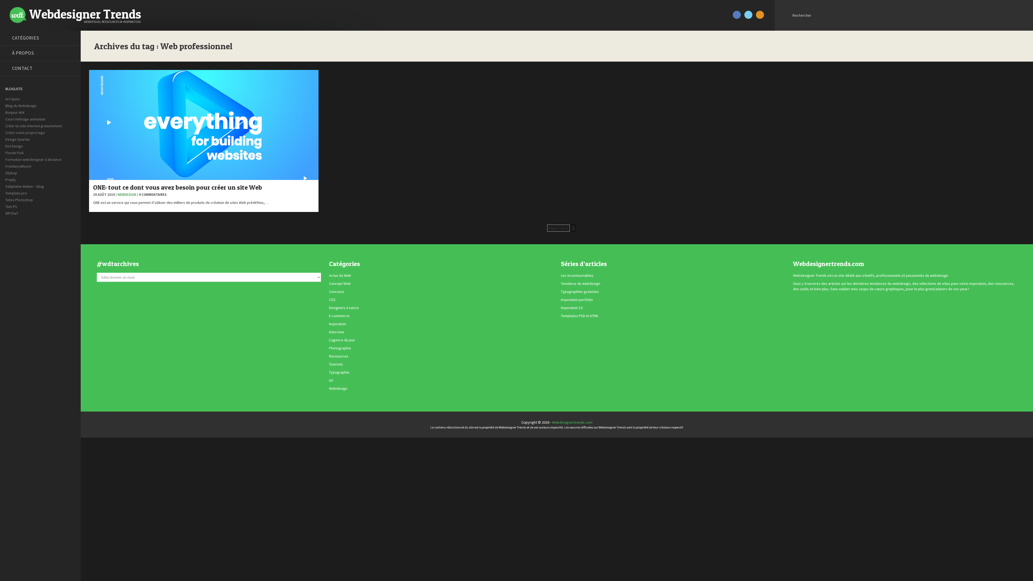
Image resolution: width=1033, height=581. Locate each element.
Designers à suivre (344, 308)
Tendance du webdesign (580, 283)
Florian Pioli (14, 152)
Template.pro (16, 193)
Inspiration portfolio (577, 299)
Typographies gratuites (580, 291)
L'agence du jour (342, 340)
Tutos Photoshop (19, 199)
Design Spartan (17, 139)
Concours (336, 291)
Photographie (340, 348)
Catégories (25, 38)
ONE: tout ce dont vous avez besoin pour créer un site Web (177, 187)
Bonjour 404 (14, 112)
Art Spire (12, 99)
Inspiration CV (572, 308)
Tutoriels (336, 364)
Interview (336, 332)
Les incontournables (577, 275)
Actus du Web (340, 275)
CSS (332, 299)
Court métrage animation (25, 119)
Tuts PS (11, 206)
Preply (10, 179)
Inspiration (337, 324)
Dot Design (14, 146)
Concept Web (340, 283)
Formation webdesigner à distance (33, 159)
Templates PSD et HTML (580, 316)
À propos (23, 53)
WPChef (11, 213)
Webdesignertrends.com (572, 422)
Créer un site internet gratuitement (33, 125)
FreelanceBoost (18, 166)
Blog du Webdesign (21, 105)
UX (331, 380)
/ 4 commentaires (152, 194)
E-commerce (339, 316)
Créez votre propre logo (25, 132)
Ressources (338, 356)
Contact (22, 68)
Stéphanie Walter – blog (24, 186)
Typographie (339, 372)
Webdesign (127, 194)
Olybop (11, 173)
